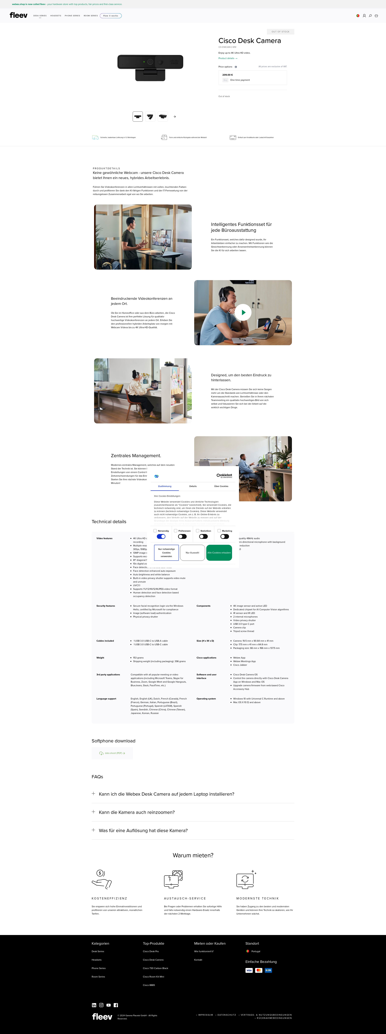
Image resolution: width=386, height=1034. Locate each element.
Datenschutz (227, 1015)
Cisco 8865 (149, 985)
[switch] (182, 536)
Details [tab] (193, 486)
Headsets (96, 960)
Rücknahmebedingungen (274, 1018)
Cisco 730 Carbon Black (155, 968)
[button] (243, 312)
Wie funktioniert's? (204, 951)
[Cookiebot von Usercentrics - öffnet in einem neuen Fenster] (219, 476)
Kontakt (198, 960)
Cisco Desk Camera (153, 960)
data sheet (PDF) (113, 753)
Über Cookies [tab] (221, 486)
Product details (226, 58)
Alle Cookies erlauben (219, 552)
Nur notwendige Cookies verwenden (166, 552)
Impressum (205, 1015)
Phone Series (99, 968)
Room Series (98, 976)
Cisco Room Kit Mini (153, 976)
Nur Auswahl (192, 552)
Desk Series (98, 951)
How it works (110, 15)
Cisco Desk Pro (151, 951)
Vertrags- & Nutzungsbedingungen (266, 1015)
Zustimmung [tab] (164, 486)
